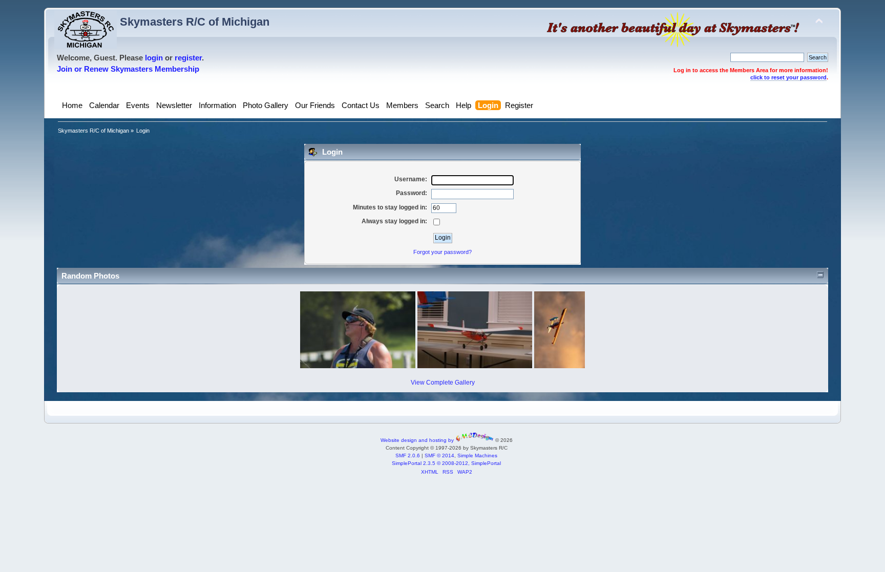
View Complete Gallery (443, 382)
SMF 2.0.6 (407, 455)
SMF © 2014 (439, 455)
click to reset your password (788, 77)
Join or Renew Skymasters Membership (128, 69)
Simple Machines (477, 455)
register (188, 58)
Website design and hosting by (418, 440)
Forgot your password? (442, 252)
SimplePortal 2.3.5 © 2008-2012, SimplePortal (446, 463)
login (154, 58)
